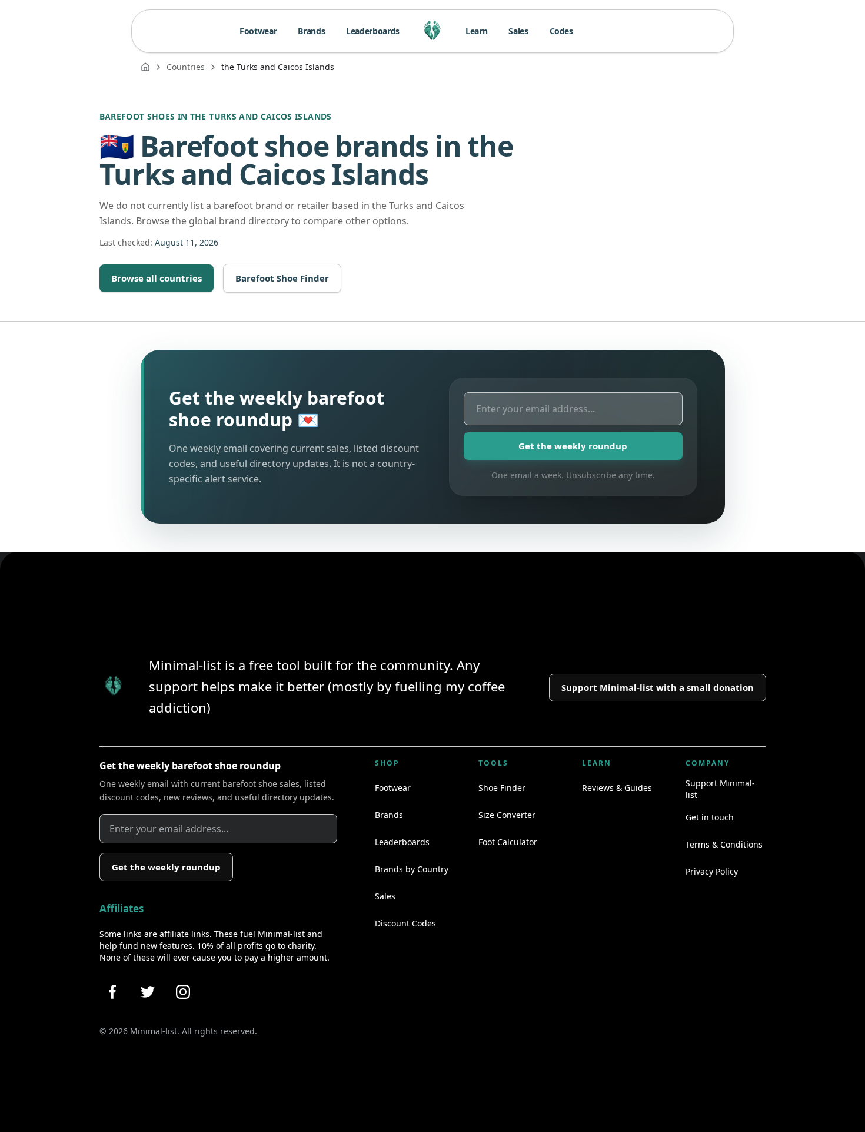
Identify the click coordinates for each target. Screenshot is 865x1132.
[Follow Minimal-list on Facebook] (112, 992)
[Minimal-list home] (432, 31)
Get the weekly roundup (572, 446)
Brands (311, 31)
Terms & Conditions (724, 844)
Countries (186, 66)
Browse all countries (156, 278)
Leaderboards (373, 31)
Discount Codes (405, 923)
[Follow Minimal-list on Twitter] (148, 992)
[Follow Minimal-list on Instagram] (183, 992)
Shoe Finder (501, 787)
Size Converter (506, 814)
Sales (518, 31)
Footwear (258, 31)
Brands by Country (411, 869)
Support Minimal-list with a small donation (657, 687)
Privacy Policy (712, 871)
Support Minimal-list (720, 788)
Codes (561, 31)
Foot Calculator (507, 842)
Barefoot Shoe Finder (282, 278)
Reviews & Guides (617, 787)
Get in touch (710, 817)
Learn (476, 31)
